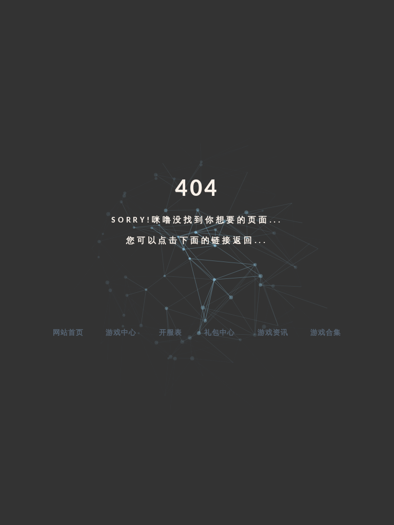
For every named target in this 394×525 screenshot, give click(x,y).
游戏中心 (121, 333)
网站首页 (68, 333)
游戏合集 (325, 333)
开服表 (170, 333)
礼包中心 (219, 333)
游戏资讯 (273, 333)
